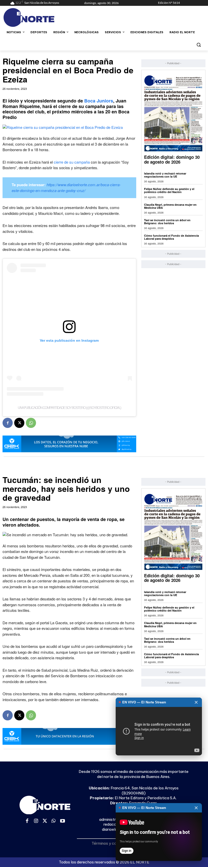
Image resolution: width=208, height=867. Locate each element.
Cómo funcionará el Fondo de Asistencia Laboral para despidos (171, 237)
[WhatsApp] (31, 423)
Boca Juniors (98, 100)
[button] (198, 44)
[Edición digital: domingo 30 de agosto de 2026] (173, 113)
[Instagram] (36, 821)
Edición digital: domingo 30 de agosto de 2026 (172, 159)
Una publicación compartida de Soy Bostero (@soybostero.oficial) (69, 408)
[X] (19, 423)
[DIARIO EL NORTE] (45, 17)
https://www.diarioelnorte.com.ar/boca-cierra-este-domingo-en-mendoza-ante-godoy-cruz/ (66, 187)
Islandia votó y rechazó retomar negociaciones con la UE (165, 174)
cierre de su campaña (72, 162)
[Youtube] (62, 821)
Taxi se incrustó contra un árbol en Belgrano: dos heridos (167, 221)
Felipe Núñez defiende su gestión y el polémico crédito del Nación (169, 190)
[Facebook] (8, 423)
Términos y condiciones (112, 843)
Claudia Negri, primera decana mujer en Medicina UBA (170, 206)
